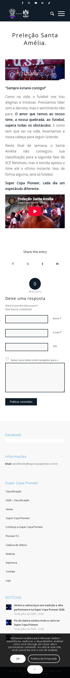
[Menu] (59, 13)
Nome (57, 318)
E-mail (57, 332)
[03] (35, 69)
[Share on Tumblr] (42, 264)
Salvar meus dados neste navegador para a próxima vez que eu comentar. (34, 362)
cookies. (53, 650)
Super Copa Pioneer (18, 518)
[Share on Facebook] (12, 264)
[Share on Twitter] (27, 264)
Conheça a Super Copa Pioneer (24, 527)
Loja (8, 580)
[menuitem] (22, 3)
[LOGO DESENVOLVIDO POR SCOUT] (19, 13)
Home (9, 509)
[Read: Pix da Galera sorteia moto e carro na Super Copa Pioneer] (8, 622)
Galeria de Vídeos (16, 545)
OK (18, 658)
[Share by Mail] (57, 264)
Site (55, 346)
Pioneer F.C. (13, 536)
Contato (10, 571)
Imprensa (11, 562)
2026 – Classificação (17, 500)
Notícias (10, 554)
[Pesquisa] (50, 13)
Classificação (13, 491)
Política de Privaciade (44, 658)
